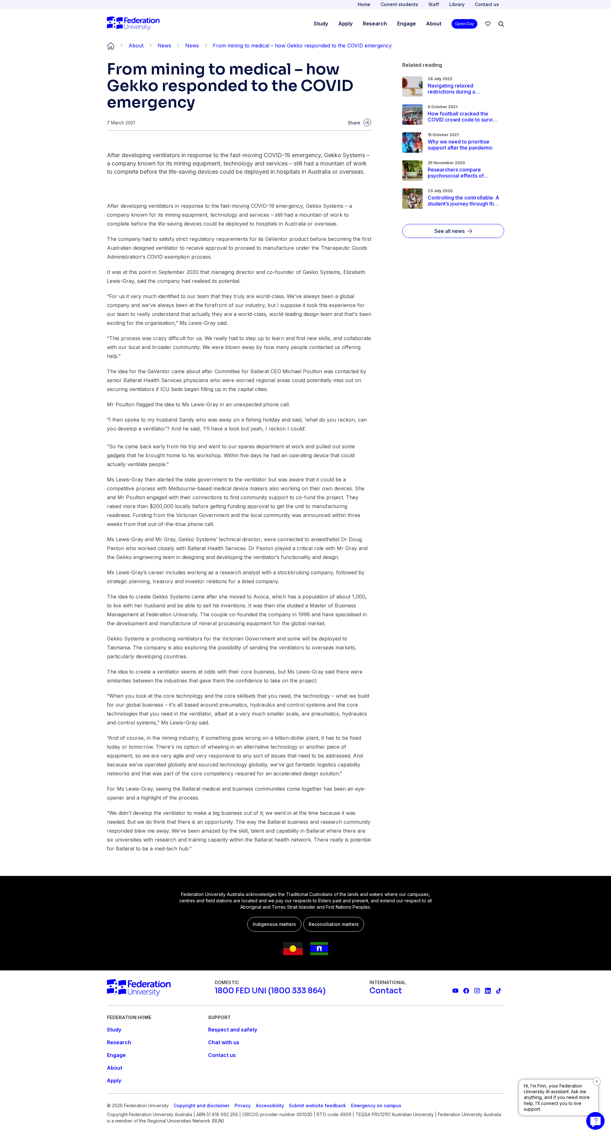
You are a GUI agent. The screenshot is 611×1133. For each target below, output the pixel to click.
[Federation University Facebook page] (466, 990)
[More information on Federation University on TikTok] (498, 990)
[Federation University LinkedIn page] (487, 990)
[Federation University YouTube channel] (455, 990)
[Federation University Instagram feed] (477, 990)
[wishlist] (488, 24)
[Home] (133, 24)
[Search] (501, 24)
